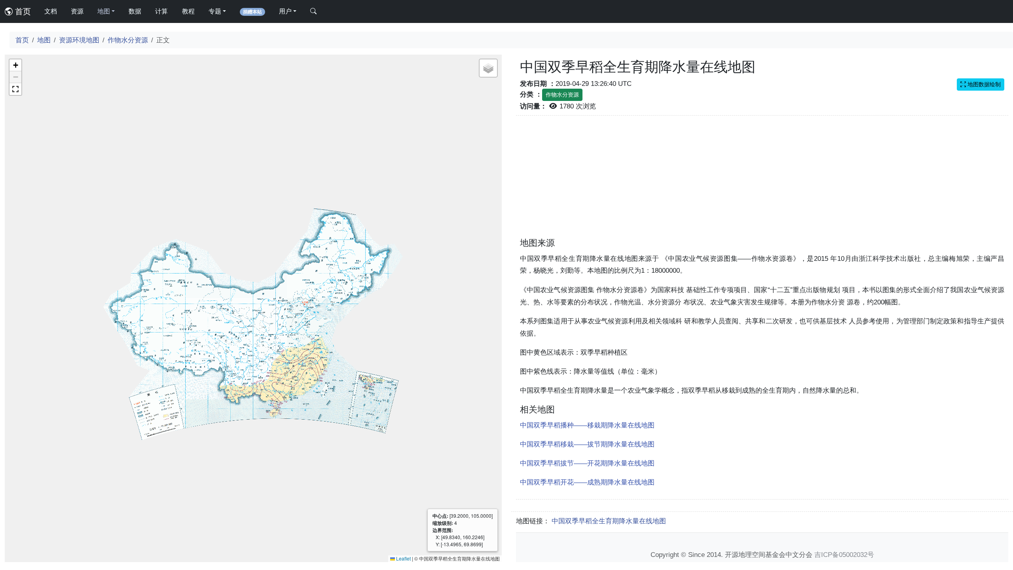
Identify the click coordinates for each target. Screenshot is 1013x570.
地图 (44, 40)
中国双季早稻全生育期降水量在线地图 (609, 521)
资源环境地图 (79, 40)
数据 (135, 11)
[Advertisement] (762, 181)
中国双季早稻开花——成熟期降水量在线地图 (587, 482)
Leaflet (403, 558)
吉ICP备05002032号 (844, 555)
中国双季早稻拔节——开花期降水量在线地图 (587, 463)
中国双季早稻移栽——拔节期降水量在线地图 (587, 444)
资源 (77, 11)
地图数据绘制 (983, 84)
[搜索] (313, 11)
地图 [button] (103, 11)
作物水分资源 (128, 40)
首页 (22, 11)
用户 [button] (285, 11)
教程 (188, 11)
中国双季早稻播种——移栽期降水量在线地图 (587, 425)
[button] (15, 65)
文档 (50, 11)
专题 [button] (215, 11)
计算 (161, 11)
